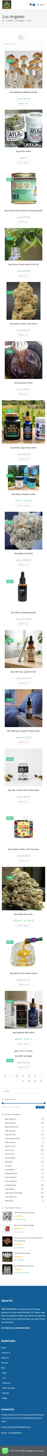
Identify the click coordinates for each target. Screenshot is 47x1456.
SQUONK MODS (11, 1173)
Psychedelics (10, 1169)
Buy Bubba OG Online (23, 553)
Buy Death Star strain (23, 914)
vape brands (10, 1189)
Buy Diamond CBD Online (23, 1032)
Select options (23, 162)
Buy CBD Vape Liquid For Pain (23, 672)
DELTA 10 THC (10, 1146)
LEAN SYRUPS (10, 1158)
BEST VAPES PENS (11, 1127)
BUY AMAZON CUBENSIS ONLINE (23, 92)
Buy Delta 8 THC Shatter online (23, 973)
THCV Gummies (11, 1181)
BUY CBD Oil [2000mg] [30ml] (23, 612)
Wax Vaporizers (11, 1197)
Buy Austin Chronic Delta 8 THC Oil (23, 264)
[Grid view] (21, 37)
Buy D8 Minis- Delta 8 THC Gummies (23, 849)
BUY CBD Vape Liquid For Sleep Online (23, 731)
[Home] (3, 20)
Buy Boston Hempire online (23, 494)
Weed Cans (9, 1200)
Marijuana (9, 1162)
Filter (40, 1107)
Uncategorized (10, 1185)
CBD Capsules (10, 1131)
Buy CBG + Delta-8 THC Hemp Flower (23, 790)
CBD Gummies (10, 1134)
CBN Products (10, 1142)
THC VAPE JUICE (11, 1177)
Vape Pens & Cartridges (13, 1193)
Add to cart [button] (23, 103)
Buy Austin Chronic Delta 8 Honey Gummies (23, 210)
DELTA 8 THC (10, 1150)
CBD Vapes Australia (12, 1138)
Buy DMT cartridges (23, 1056)
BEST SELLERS (10, 1123)
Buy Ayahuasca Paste (23, 383)
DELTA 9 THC (10, 1154)
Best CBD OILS (10, 1119)
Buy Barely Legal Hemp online (23, 447)
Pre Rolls (8, 1166)
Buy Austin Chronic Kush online (23, 323)
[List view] (26, 37)
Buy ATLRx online (23, 151)
